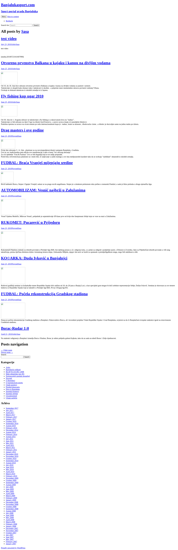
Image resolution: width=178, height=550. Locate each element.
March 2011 (10, 448)
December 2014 (12, 430)
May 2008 (10, 517)
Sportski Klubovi (12, 391)
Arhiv (13, 44)
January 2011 (11, 452)
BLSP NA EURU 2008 (15, 372)
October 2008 (11, 507)
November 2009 (12, 478)
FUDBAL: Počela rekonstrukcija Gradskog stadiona (44, 294)
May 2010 (10, 469)
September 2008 (12, 509)
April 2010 (10, 472)
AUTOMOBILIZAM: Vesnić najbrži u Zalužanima (43, 190)
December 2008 (12, 502)
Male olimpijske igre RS (15, 374)
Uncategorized (11, 396)
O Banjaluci (10, 380)
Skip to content (13, 17)
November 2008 (12, 504)
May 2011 (10, 443)
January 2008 (11, 526)
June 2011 (10, 441)
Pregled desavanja (13, 387)
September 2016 (12, 423)
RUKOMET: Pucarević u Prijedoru (30, 222)
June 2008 (10, 515)
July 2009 (9, 487)
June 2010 (10, 467)
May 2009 (10, 491)
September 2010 (12, 461)
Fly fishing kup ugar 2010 (22, 96)
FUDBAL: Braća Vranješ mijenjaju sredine (37, 162)
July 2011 (9, 439)
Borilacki (9, 21)
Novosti (15, 136)
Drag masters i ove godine (22, 130)
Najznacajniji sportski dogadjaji (18, 376)
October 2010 (11, 458)
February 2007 (11, 542)
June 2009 (10, 489)
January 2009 (11, 500)
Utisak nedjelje (11, 398)
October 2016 (11, 421)
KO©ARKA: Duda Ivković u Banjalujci (34, 258)
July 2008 (9, 513)
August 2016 (11, 426)
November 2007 (12, 531)
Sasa (25, 31)
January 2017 (11, 419)
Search (3, 355)
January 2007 (11, 544)
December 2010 (12, 454)
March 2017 (10, 415)
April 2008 (10, 520)
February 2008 (11, 524)
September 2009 (12, 483)
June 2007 (10, 537)
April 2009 (10, 493)
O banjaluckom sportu (14, 383)
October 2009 (11, 480)
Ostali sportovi (11, 385)
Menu (4, 17)
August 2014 (11, 432)
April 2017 (10, 413)
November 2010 (12, 456)
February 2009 (11, 498)
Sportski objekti (12, 394)
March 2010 (10, 474)
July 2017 (9, 410)
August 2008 (11, 511)
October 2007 (11, 533)
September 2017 (12, 408)
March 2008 (10, 522)
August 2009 (11, 485)
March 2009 (10, 496)
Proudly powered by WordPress (13, 548)
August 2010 (11, 463)
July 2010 (9, 465)
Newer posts (7, 352)
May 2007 (10, 539)
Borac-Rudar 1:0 (15, 328)
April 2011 (10, 445)
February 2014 (11, 434)
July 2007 (9, 535)
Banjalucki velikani (13, 370)
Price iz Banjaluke (13, 389)
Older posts (6, 350)
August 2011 (11, 437)
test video (9, 38)
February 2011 (11, 450)
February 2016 (11, 428)
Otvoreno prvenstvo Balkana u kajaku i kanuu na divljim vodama (55, 63)
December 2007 (12, 528)
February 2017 (11, 417)
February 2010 (11, 476)
